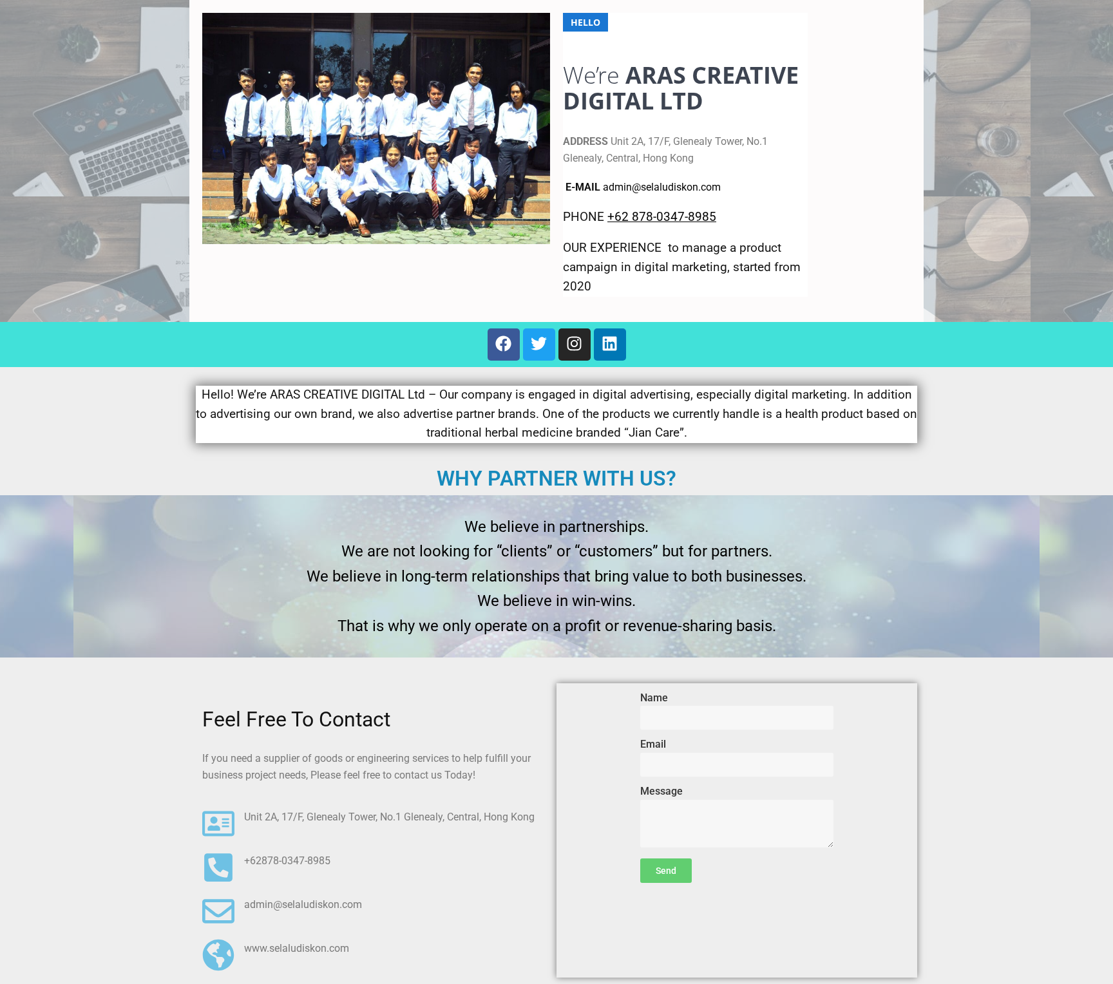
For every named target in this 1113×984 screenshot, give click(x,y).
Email (653, 744)
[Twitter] (539, 344)
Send (666, 871)
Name (654, 698)
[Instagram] (574, 344)
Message (661, 791)
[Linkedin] (610, 344)
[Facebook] (504, 344)
